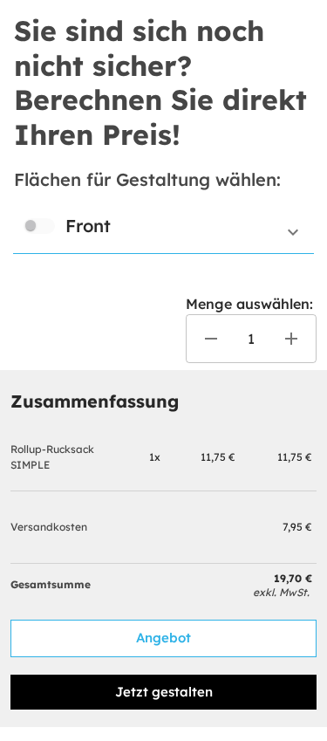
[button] (163, 232)
